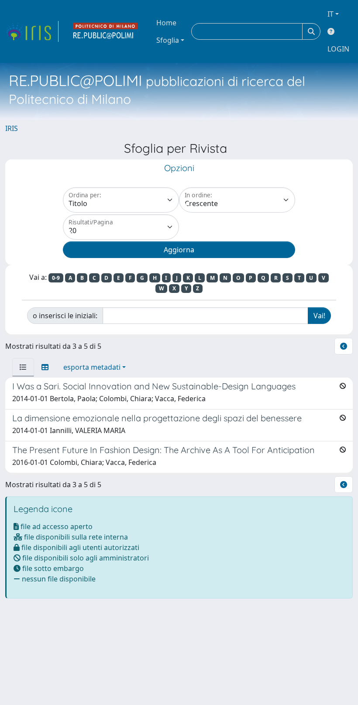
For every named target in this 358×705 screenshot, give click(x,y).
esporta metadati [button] (91, 367)
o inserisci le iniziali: (65, 315)
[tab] (23, 367)
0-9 (56, 278)
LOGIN (338, 49)
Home (166, 23)
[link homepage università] (105, 31)
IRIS (11, 128)
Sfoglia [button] (167, 40)
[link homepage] (32, 31)
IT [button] (330, 14)
